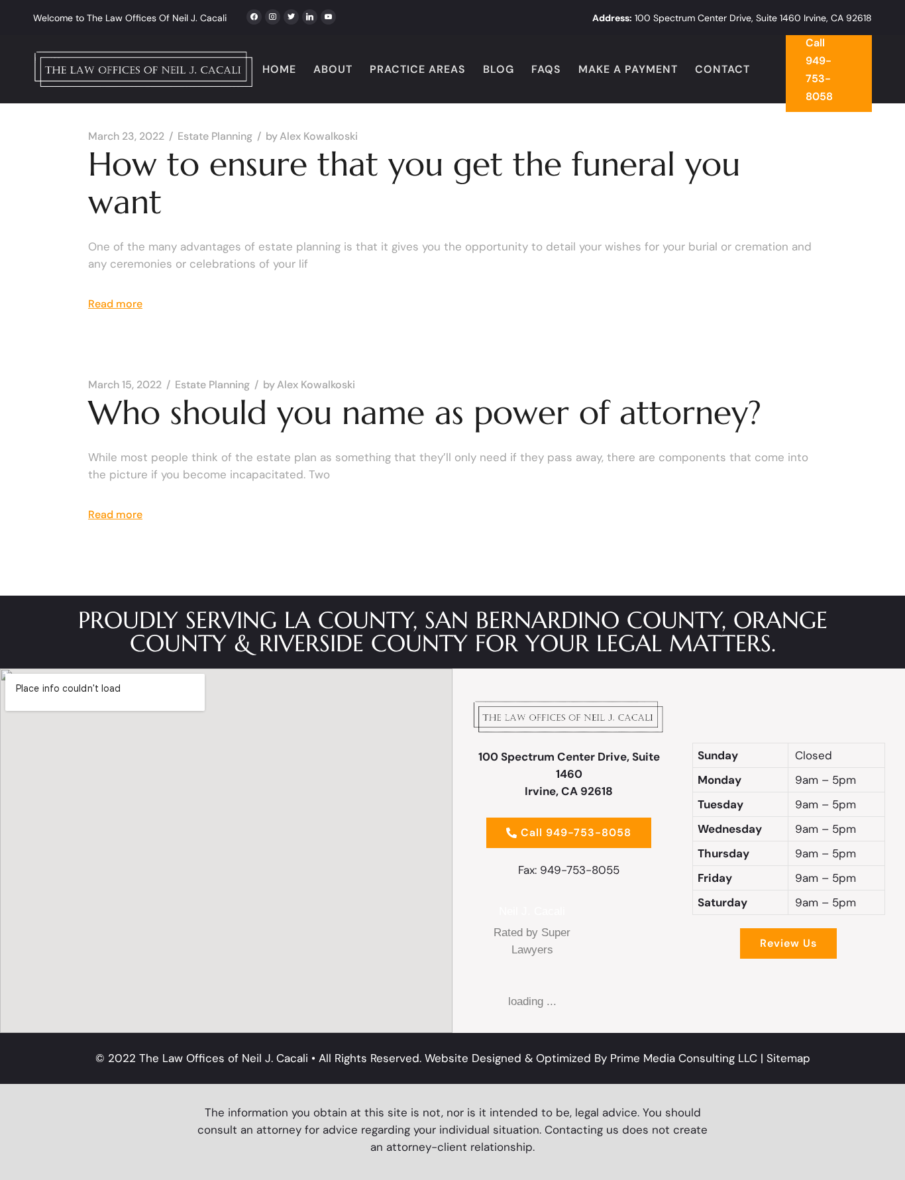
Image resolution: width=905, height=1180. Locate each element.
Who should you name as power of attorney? (424, 412)
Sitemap (788, 1058)
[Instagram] (291, 15)
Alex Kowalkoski (312, 136)
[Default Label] (309, 15)
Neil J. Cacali (532, 911)
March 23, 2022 (126, 136)
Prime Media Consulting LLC (683, 1058)
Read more (115, 304)
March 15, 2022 (125, 385)
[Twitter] (272, 15)
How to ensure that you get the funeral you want (414, 183)
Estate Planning (215, 136)
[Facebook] (254, 15)
